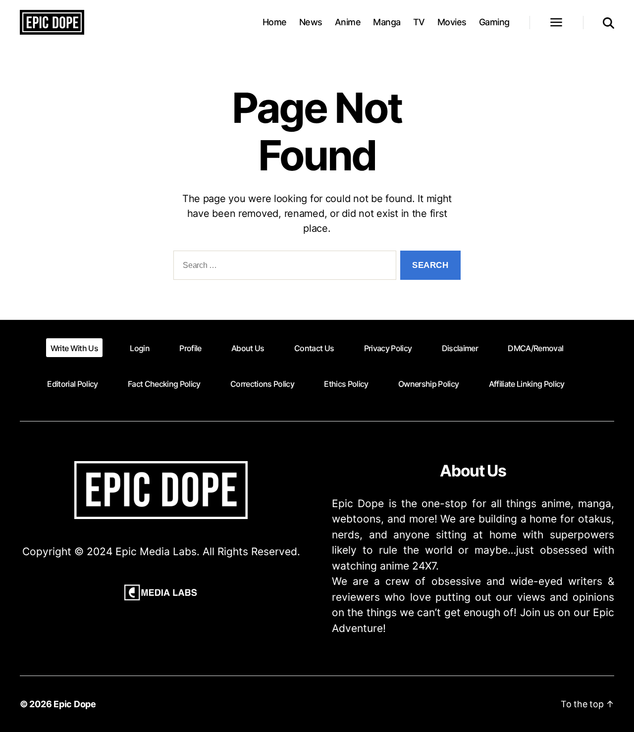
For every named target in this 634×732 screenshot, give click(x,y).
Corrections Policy (262, 384)
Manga (387, 22)
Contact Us (314, 348)
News (310, 22)
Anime (348, 22)
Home (275, 22)
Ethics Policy (346, 384)
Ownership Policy (428, 384)
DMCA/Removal (535, 348)
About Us (247, 348)
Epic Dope (74, 704)
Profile (190, 348)
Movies (452, 22)
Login (140, 348)
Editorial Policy (72, 384)
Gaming (494, 22)
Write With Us (74, 348)
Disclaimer (460, 348)
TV (419, 22)
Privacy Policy (388, 348)
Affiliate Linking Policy (527, 384)
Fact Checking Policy (164, 384)
